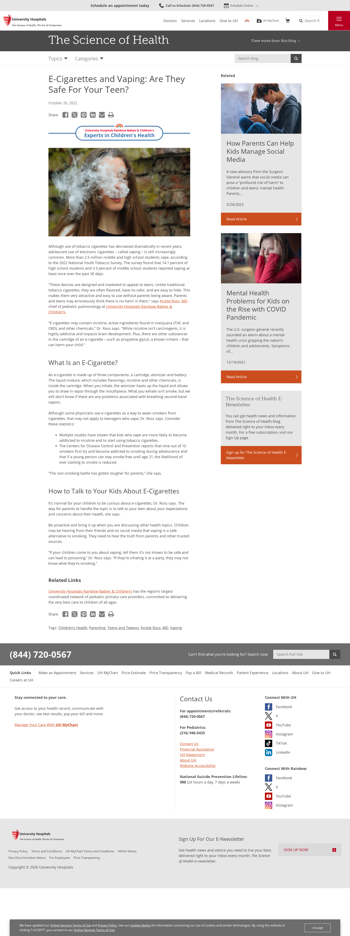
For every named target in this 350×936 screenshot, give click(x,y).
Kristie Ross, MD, (174, 301)
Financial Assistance (197, 749)
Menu (339, 25)
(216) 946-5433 (192, 732)
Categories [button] (86, 58)
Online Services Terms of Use (70, 925)
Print (111, 115)
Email (102, 115)
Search (296, 58)
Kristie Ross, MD (154, 627)
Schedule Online (241, 5)
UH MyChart (271, 20)
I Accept (317, 928)
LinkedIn (93, 115)
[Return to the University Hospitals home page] (33, 21)
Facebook (65, 115)
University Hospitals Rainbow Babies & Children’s (90, 591)
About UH (188, 760)
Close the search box (326, 20)
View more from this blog (273, 40)
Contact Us (189, 743)
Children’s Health (72, 627)
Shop (287, 20)
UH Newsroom (192, 754)
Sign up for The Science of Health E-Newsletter (256, 455)
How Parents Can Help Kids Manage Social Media (260, 151)
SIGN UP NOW (296, 849)
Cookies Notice (140, 925)
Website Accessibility (198, 765)
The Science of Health (108, 40)
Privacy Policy (107, 925)
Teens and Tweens (123, 627)
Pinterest (84, 115)
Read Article (236, 219)
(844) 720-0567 (40, 654)
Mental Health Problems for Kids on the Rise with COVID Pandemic (257, 304)
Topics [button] (55, 58)
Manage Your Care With (46, 724)
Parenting (97, 627)
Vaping (176, 627)
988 (183, 782)
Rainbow (247, 20)
